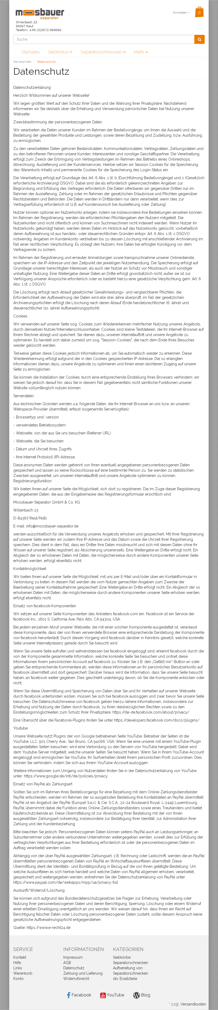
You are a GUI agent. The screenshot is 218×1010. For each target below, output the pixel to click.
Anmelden (180, 12)
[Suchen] (199, 39)
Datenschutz (74, 968)
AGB (67, 963)
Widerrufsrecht (76, 979)
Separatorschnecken (102, 52)
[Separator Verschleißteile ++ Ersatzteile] (39, 20)
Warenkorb (22, 973)
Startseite (30, 52)
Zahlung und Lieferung (83, 973)
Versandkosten (193, 1004)
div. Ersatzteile (125, 979)
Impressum (73, 957)
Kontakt (19, 957)
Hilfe (17, 963)
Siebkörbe (59, 52)
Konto (18, 979)
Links (17, 968)
